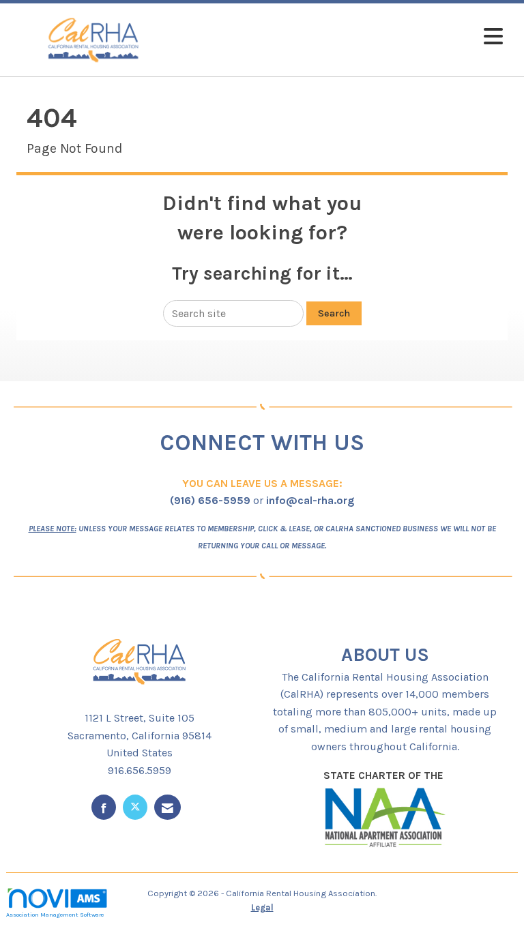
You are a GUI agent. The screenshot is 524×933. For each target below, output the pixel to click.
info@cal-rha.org (310, 500)
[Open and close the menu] (343, 37)
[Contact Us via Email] (167, 807)
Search (334, 313)
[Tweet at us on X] (135, 807)
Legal (262, 907)
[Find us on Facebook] (103, 807)
